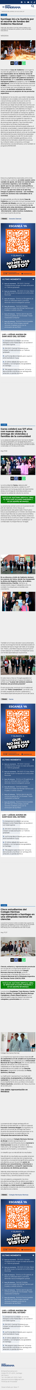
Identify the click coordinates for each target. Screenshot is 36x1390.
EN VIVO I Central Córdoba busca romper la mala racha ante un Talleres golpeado (16, 350)
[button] (3, 7)
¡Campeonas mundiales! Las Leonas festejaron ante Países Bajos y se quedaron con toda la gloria (18, 342)
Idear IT (16, 1387)
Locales (4, 15)
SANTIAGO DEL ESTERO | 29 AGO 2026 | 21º (13, 11)
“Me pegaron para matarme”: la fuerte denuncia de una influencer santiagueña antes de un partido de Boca (17, 371)
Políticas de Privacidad (9, 1381)
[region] (18, 162)
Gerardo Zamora (15, 219)
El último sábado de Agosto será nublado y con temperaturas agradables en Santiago (17, 363)
